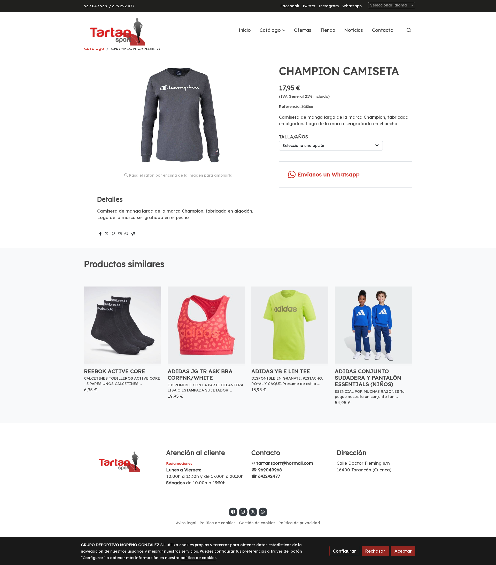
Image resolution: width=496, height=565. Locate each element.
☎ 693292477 (265, 476)
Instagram (329, 5)
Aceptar (403, 551)
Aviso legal (186, 522)
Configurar (344, 551)
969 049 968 (95, 5)
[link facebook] (233, 511)
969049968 (270, 469)
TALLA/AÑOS (293, 136)
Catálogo (94, 48)
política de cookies (198, 557)
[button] (272, 30)
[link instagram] (243, 511)
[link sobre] (120, 460)
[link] (114, 30)
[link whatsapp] (263, 511)
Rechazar (375, 551)
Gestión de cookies (257, 522)
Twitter (308, 5)
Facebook (290, 5)
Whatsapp (352, 5)
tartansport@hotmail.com (284, 463)
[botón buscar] (408, 30)
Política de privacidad (299, 522)
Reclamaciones (179, 463)
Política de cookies (217, 522)
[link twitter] (253, 511)
